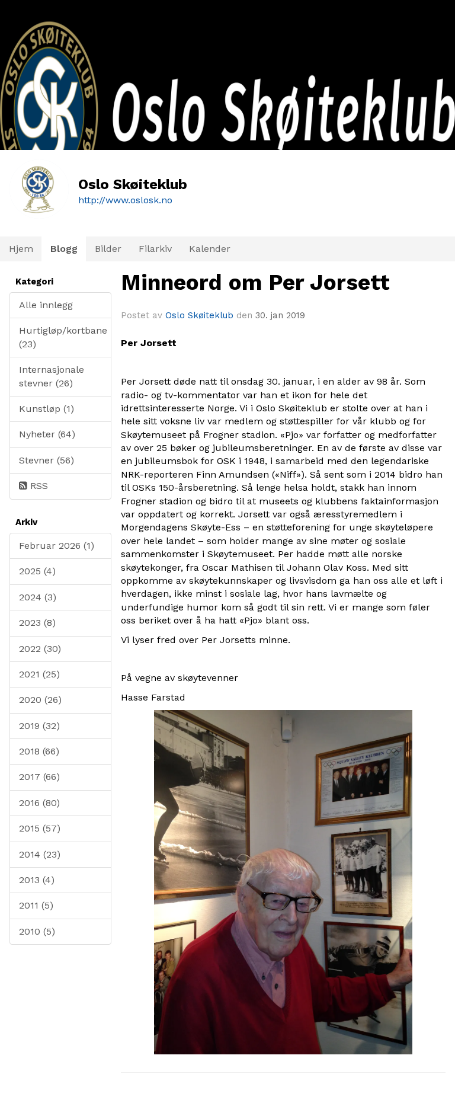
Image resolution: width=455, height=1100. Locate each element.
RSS (37, 485)
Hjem (21, 248)
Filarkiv (155, 248)
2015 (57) (39, 828)
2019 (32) (39, 725)
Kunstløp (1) (46, 408)
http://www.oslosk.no (125, 200)
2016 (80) (39, 802)
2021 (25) (39, 674)
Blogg (64, 248)
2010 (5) (37, 931)
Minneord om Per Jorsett (255, 282)
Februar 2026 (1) (56, 545)
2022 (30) (40, 648)
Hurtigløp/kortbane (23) (63, 337)
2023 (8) (37, 622)
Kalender (209, 248)
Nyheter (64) (47, 434)
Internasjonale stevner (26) (51, 376)
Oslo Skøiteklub (199, 315)
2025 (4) (37, 571)
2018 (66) (39, 751)
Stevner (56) (46, 460)
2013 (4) (37, 879)
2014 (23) (39, 854)
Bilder (108, 248)
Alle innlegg (46, 305)
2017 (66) (39, 776)
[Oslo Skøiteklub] (227, 142)
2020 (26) (40, 699)
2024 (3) (37, 597)
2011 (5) (36, 905)
